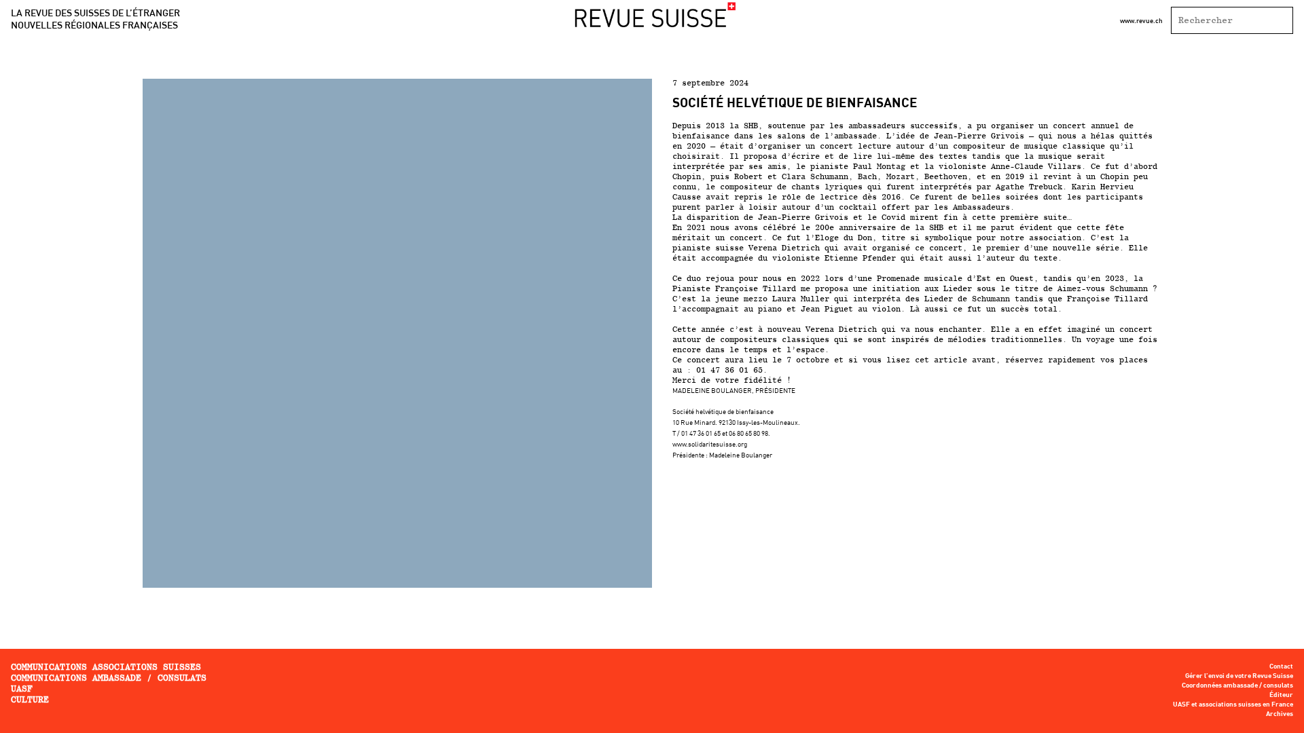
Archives (1279, 714)
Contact (1281, 666)
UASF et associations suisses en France (1233, 704)
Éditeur (1281, 695)
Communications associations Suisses (106, 667)
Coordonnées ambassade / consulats (1237, 685)
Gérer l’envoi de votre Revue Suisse (1239, 676)
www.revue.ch (1141, 20)
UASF (22, 688)
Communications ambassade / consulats (108, 678)
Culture (30, 699)
